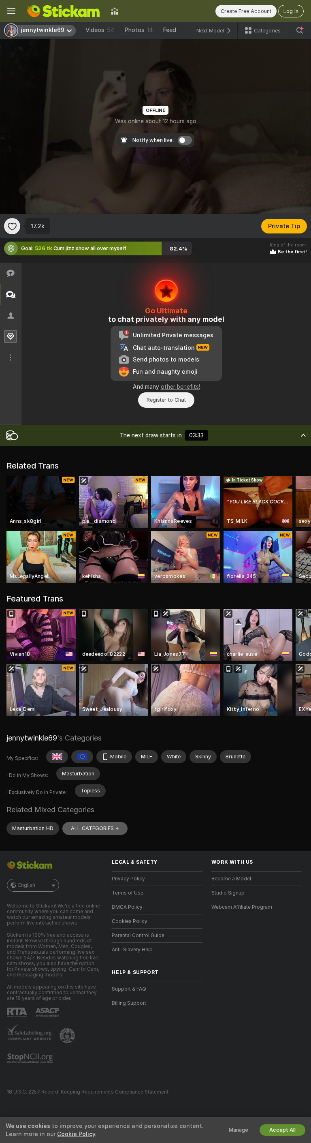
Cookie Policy (76, 1134)
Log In (290, 11)
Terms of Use (127, 893)
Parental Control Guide (138, 935)
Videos (100, 30)
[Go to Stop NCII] (31, 1058)
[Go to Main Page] (63, 11)
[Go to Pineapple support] (68, 1035)
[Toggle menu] (11, 11)
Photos (138, 30)
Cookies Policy (129, 921)
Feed (169, 30)
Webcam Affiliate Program (241, 907)
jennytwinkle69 (31, 738)
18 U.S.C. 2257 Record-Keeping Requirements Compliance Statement (87, 1092)
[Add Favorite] (12, 226)
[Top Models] (115, 11)
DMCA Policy (127, 907)
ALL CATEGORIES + (95, 828)
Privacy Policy (128, 879)
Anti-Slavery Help (132, 949)
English (26, 885)
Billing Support (129, 1003)
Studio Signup (228, 893)
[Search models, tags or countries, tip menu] (299, 30)
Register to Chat (166, 400)
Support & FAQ (129, 989)
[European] (82, 756)
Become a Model (231, 879)
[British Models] (57, 756)
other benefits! (180, 386)
